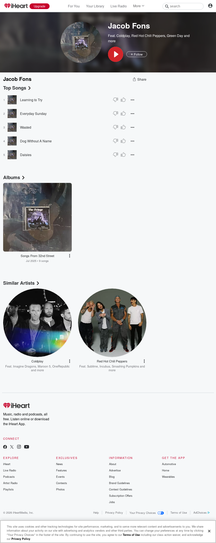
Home (165, 470)
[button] (115, 54)
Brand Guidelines (119, 483)
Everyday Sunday (33, 113)
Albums (11, 177)
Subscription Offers (120, 496)
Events (60, 477)
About (112, 464)
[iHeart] (15, 6)
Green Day (175, 35)
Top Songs (14, 87)
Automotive (169, 464)
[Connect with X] (12, 447)
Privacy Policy (114, 512)
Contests (61, 483)
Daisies (25, 154)
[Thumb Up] (123, 99)
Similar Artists (19, 282)
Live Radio (119, 6)
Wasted (25, 127)
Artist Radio (10, 483)
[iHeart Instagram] (19, 447)
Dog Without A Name (36, 141)
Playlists (8, 489)
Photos (60, 489)
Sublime (92, 366)
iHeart (6, 464)
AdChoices (200, 512)
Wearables (168, 477)
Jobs (112, 502)
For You (74, 6)
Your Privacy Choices (143, 513)
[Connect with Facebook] (5, 447)
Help (96, 512)
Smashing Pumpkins (125, 366)
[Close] (209, 531)
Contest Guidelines (120, 489)
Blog (112, 477)
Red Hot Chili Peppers (148, 35)
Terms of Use (178, 512)
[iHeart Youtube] (26, 447)
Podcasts (9, 477)
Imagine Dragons (24, 366)
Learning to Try (31, 99)
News (59, 464)
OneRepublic (61, 366)
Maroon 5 (44, 366)
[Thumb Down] (115, 99)
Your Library (95, 6)
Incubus (105, 366)
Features (61, 470)
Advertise (115, 470)
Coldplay (123, 35)
